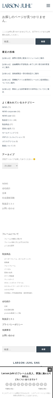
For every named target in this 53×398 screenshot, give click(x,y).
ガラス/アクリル (8, 141)
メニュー (48, 5)
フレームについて (10, 233)
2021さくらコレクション (12, 137)
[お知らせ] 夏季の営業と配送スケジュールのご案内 (23, 58)
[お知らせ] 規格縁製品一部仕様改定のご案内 (20, 73)
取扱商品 (5, 124)
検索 (43, 349)
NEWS (4, 107)
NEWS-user (7, 116)
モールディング (8, 133)
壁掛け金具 (6, 128)
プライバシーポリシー (12, 324)
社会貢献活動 (8, 197)
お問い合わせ (8, 208)
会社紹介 (6, 188)
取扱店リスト (7, 120)
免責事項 (6, 329)
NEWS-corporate (9, 111)
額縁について (7, 145)
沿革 (4, 193)
